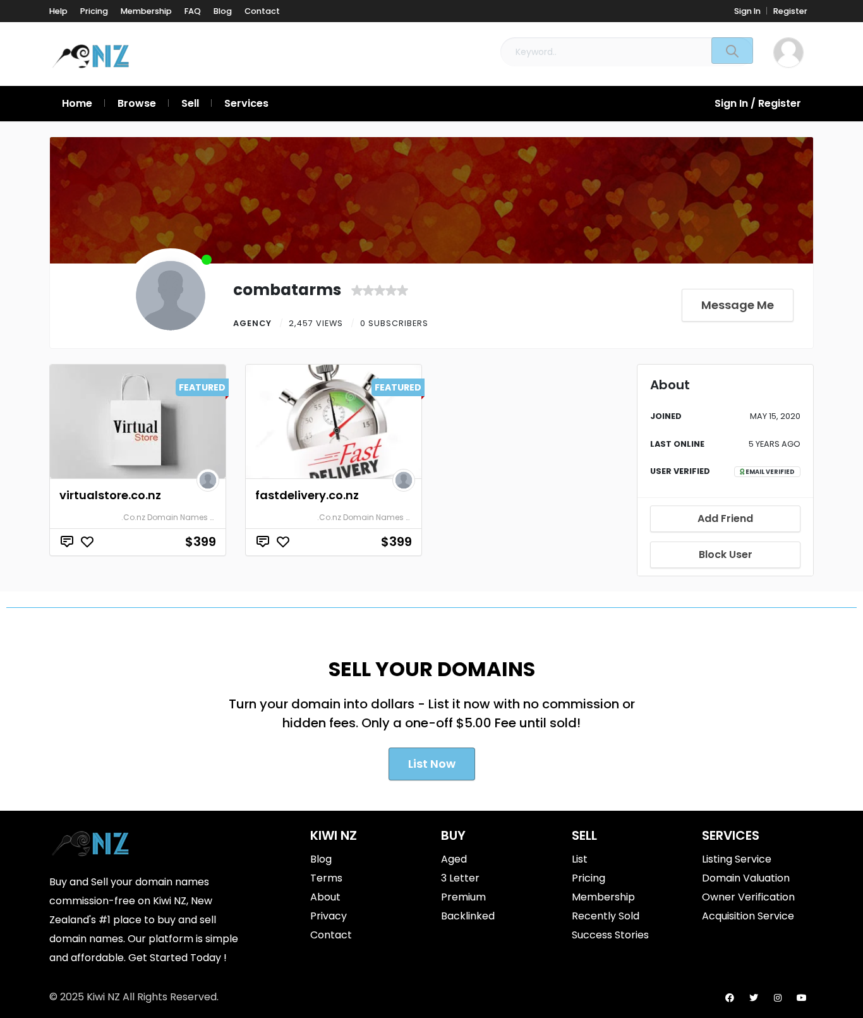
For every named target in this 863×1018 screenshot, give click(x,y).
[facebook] (730, 998)
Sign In (747, 11)
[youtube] (802, 998)
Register (790, 11)
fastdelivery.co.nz (307, 495)
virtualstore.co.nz (110, 495)
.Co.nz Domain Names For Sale (180, 517)
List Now (432, 764)
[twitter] (754, 998)
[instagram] (778, 998)
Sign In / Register (758, 103)
